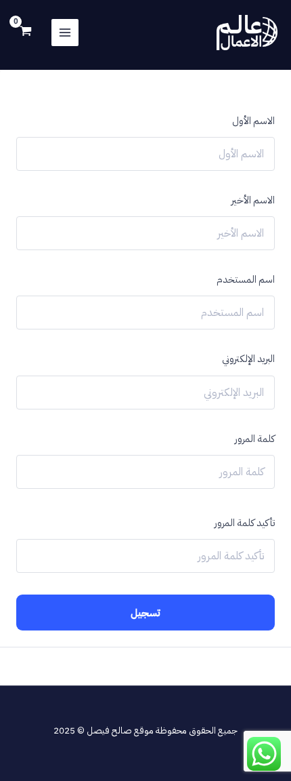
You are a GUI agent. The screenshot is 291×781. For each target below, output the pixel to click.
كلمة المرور (255, 438)
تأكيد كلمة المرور (245, 522)
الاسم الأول (253, 120)
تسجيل (145, 612)
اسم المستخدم (246, 279)
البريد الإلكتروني (248, 358)
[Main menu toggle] (65, 32)
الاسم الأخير (253, 200)
